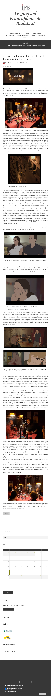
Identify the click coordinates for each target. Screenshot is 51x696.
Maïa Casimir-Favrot (13, 62)
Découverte (41, 35)
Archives (38, 679)
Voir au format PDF (9, 66)
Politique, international (16, 33)
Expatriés (25, 37)
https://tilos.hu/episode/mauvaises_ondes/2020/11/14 (13, 508)
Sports (33, 35)
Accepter (42, 694)
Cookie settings (39, 671)
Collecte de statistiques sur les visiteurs (14, 688)
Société (27, 33)
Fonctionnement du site (11, 691)
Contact (22, 673)
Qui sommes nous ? (24, 671)
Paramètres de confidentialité (25, 681)
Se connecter (8, 671)
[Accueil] (25, 7)
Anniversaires (6, 522)
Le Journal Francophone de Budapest (25, 18)
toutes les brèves (8, 592)
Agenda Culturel (37, 33)
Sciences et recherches (23, 35)
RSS (36, 682)
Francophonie (10, 35)
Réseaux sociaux (9, 689)
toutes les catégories (8, 609)
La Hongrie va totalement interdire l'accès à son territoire (14, 590)
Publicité (22, 675)
